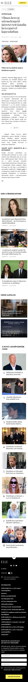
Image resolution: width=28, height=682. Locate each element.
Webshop (23, 2)
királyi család (21, 169)
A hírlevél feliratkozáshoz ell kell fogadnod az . (15, 668)
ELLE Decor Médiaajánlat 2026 (9, 601)
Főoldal (4, 9)
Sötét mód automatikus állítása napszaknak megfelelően (11, 578)
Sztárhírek (11, 9)
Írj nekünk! (4, 569)
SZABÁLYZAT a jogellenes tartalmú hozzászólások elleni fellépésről (13, 613)
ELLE (20, 37)
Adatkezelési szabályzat (7, 604)
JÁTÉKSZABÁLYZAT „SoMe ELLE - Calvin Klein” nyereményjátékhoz (13, 623)
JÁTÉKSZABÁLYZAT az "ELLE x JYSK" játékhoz (12, 627)
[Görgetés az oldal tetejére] (14, 557)
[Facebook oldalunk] (11, 565)
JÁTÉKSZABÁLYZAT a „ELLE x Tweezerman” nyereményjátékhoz (12, 631)
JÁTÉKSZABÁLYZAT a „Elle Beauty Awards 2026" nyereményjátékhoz (13, 618)
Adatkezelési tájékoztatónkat (12, 669)
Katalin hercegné (14, 41)
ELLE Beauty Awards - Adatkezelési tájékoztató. (12, 609)
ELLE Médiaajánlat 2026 (7, 598)
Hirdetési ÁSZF (4, 634)
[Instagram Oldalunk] (13, 565)
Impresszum (4, 593)
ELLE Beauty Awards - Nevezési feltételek (11, 607)
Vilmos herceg (5, 41)
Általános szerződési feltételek (8, 596)
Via (2, 181)
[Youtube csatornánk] (16, 565)
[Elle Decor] (8, 3)
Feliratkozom (14, 677)
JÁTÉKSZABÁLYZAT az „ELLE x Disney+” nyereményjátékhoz (11, 589)
